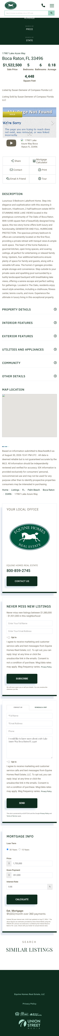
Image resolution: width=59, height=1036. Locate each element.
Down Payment (13, 870)
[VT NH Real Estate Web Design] (29, 1024)
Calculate (21, 899)
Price (29, 29)
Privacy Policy (46, 667)
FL (23, 490)
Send (22, 803)
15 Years (25, 850)
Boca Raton (49, 490)
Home (5, 490)
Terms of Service (12, 816)
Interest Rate (12, 882)
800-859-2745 (18, 571)
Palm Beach (34, 490)
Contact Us (22, 581)
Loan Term (11, 843)
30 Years (13, 850)
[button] (51, 13)
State (29, 40)
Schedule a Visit (41, 707)
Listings (15, 490)
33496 (8, 494)
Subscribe (22, 678)
